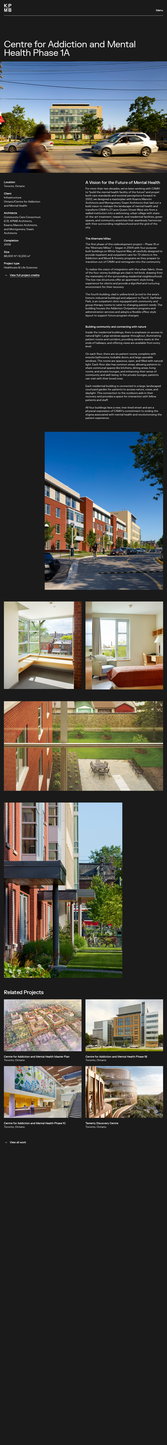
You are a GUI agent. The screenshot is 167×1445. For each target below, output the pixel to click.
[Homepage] (8, 8)
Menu (159, 10)
